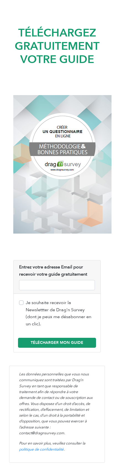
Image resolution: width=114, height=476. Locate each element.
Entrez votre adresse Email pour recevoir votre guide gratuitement (53, 270)
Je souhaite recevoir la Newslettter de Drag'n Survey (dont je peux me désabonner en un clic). (58, 313)
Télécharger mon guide (57, 342)
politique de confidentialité (41, 449)
